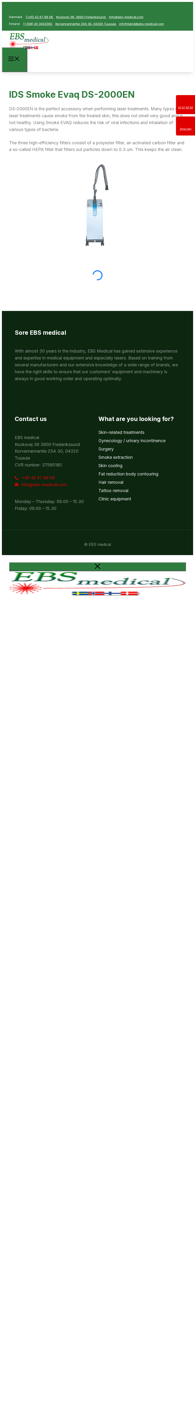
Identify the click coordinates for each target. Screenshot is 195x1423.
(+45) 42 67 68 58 (40, 17)
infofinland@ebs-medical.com (141, 24)
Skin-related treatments (121, 432)
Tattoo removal (113, 490)
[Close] (97, 566)
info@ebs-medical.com (126, 17)
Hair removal (110, 482)
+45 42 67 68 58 (38, 477)
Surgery (106, 449)
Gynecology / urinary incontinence (132, 440)
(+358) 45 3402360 (38, 24)
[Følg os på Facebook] (14, 8)
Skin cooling (110, 465)
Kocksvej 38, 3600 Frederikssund (81, 17)
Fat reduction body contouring (128, 474)
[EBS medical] (29, 50)
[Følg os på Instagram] (24, 8)
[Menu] (14, 59)
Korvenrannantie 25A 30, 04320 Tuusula (86, 24)
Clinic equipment (114, 499)
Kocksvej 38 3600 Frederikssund (47, 444)
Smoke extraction (115, 457)
